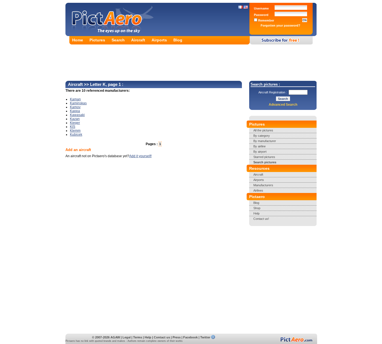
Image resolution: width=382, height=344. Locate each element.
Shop (256, 208)
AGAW (115, 337)
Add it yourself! (140, 156)
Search (118, 40)
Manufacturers (263, 185)
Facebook (190, 337)
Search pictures (264, 162)
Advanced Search (283, 105)
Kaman (75, 99)
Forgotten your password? (280, 25)
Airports (159, 40)
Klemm (75, 131)
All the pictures (263, 130)
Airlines (258, 190)
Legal (126, 337)
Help (256, 213)
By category (261, 135)
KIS (72, 127)
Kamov (75, 107)
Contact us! (261, 218)
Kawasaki (77, 115)
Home (77, 40)
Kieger (75, 123)
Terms (137, 337)
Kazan (75, 119)
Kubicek (76, 134)
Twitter (205, 337)
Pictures (97, 40)
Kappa (75, 111)
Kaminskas (78, 103)
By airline (259, 146)
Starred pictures (264, 157)
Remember (265, 20)
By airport (260, 151)
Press (177, 337)
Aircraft (138, 40)
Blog (177, 40)
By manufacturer (264, 141)
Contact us (162, 337)
